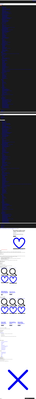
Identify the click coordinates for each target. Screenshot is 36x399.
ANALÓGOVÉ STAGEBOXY (5, 182)
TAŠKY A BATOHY (4, 82)
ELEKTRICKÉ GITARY (4, 122)
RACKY (3, 171)
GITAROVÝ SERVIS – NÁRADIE (5, 12)
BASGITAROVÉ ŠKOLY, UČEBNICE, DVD (6, 133)
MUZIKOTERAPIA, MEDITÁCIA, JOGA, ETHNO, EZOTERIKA (7, 144)
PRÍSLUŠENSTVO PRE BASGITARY (5, 17)
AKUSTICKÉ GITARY (4, 121)
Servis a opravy (2, 116)
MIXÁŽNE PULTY (4, 45)
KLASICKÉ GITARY (4, 7)
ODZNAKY (3, 93)
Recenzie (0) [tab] (6, 249)
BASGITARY (2, 128)
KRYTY (3, 57)
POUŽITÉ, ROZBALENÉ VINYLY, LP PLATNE (6, 216)
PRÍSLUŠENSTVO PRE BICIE (5, 28)
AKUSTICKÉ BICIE (4, 23)
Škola (2, 111)
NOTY (1, 79)
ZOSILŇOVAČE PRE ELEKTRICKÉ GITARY (6, 9)
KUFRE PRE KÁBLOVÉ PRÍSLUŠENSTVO (6, 185)
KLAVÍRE (3, 40)
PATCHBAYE (3, 184)
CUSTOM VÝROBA (4, 22)
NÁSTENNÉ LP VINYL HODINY (5, 90)
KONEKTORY (3, 183)
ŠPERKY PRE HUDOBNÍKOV (5, 203)
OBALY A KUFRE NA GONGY (5, 38)
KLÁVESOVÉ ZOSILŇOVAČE (5, 43)
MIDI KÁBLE (3, 62)
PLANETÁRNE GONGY (4, 35)
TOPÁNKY (3, 201)
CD (2, 95)
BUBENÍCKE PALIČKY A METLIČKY (5, 25)
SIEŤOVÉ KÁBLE (3, 67)
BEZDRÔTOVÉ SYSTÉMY (4, 47)
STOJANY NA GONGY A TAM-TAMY (5, 152)
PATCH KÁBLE (3, 61)
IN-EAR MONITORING (4, 162)
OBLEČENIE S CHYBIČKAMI (5, 221)
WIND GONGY (3, 34)
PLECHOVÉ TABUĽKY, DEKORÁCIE (5, 89)
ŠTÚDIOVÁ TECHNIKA (3, 51)
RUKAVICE (3, 84)
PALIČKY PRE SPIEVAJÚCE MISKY (5, 31)
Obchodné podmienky (3, 349)
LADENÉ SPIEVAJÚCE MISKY (5, 30)
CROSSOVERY (3, 46)
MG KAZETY (3, 211)
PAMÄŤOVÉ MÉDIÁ (4, 190)
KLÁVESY (3, 39)
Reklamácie (2, 343)
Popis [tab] (1, 249)
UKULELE (3, 8)
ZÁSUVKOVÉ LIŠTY (4, 192)
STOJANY (3, 73)
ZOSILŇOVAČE (3, 160)
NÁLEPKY (3, 91)
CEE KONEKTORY (4, 64)
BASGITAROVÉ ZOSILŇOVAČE (5, 15)
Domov (1, 228)
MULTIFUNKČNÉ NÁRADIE (5, 78)
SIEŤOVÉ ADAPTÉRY (4, 76)
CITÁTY (15, 228)
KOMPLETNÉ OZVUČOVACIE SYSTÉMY (6, 44)
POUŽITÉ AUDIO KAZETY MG (5, 217)
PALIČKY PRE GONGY (4, 151)
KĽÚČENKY (3, 202)
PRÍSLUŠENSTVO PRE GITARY (5, 11)
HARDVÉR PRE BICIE (4, 140)
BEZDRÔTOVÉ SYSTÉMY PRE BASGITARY (6, 18)
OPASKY (3, 200)
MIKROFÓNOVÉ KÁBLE (4, 60)
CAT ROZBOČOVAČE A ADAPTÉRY (5, 181)
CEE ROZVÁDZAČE (4, 179)
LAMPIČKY (3, 193)
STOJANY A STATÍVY (4, 163)
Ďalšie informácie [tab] (3, 249)
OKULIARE (3, 85)
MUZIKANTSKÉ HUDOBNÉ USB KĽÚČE (6, 204)
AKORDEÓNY (3, 42)
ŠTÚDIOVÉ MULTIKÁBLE (4, 66)
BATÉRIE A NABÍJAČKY (4, 191)
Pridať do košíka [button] (10, 294)
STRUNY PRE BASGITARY (4, 130)
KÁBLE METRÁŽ (3, 68)
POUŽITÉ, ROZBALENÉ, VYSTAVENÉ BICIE (6, 101)
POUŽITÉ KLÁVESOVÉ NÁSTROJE (5, 106)
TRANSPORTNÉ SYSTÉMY (4, 58)
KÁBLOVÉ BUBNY (4, 70)
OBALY (2, 55)
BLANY (3, 139)
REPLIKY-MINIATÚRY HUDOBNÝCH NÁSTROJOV (7, 205)
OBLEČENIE (2, 194)
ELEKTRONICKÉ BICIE (4, 138)
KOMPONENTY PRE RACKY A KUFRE (6, 172)
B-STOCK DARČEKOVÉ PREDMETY (5, 107)
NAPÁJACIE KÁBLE (4, 63)
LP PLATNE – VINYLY (4, 210)
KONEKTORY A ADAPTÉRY (5, 164)
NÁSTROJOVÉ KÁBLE (4, 174)
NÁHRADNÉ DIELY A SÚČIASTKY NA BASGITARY (7, 132)
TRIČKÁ (3, 80)
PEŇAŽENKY (3, 86)
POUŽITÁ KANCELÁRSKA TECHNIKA (6, 222)
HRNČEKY (3, 88)
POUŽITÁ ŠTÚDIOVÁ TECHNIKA (5, 104)
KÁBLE (3, 49)
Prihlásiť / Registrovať (34, 0)
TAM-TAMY (3, 148)
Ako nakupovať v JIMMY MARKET (4, 341)
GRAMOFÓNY (3, 212)
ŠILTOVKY (3, 196)
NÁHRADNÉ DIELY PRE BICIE (5, 143)
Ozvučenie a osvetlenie (3, 226)
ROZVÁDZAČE (3, 77)
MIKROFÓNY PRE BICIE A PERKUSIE (5, 142)
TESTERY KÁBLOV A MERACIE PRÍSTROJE (6, 48)
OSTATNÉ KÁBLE (4, 65)
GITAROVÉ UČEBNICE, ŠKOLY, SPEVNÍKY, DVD (7, 13)
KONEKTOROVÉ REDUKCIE (17, 69)
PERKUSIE (3, 26)
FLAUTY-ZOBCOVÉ (10, 53)
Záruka (1, 344)
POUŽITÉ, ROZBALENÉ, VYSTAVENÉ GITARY (6, 99)
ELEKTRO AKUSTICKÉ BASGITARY (5, 129)
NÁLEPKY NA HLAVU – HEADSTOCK (5, 20)
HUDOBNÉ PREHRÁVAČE (3, 97)
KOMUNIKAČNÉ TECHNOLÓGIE (5, 165)
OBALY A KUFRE (3, 170)
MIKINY (3, 195)
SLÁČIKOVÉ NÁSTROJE (4, 169)
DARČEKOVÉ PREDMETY (3, 87)
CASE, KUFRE (3, 56)
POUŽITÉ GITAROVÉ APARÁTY (5, 214)
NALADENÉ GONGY (4, 149)
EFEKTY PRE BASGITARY (4, 16)
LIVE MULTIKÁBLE (4, 180)
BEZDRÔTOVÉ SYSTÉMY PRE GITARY (6, 127)
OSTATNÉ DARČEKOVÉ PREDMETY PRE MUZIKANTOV (7, 94)
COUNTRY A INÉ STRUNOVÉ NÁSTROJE (6, 123)
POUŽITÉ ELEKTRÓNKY (4, 215)
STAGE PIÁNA (3, 154)
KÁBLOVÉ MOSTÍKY (4, 71)
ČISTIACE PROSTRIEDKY (4, 74)
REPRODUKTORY (4, 159)
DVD (2, 96)
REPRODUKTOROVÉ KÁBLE (5, 175)
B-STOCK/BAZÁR (2, 213)
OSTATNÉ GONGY (4, 150)
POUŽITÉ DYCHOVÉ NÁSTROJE (5, 105)
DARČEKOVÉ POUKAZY (3, 98)
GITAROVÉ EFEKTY (4, 10)
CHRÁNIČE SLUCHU (4, 75)
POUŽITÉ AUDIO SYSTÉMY (4, 103)
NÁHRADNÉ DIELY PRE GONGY (5, 37)
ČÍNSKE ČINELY (3, 36)
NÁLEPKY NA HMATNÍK (4, 134)
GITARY (2, 6)
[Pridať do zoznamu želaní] (19, 248)
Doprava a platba (2, 342)
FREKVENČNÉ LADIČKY (4, 33)
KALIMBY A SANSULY (4, 32)
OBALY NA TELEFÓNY (4, 92)
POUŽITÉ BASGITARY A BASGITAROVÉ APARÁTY (7, 100)
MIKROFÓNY (2, 52)
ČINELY (3, 24)
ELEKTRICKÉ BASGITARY (4, 14)
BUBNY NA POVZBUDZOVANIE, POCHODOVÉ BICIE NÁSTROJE (8, 27)
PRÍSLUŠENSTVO (2, 72)
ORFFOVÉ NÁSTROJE (4, 141)
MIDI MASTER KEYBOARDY (5, 41)
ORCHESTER (2, 54)
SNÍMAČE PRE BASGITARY (4, 131)
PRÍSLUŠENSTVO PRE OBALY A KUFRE (6, 173)
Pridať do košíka (14, 236)
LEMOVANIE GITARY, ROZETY (5, 21)
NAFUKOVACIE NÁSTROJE (4, 206)
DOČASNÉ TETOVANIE (4, 83)
